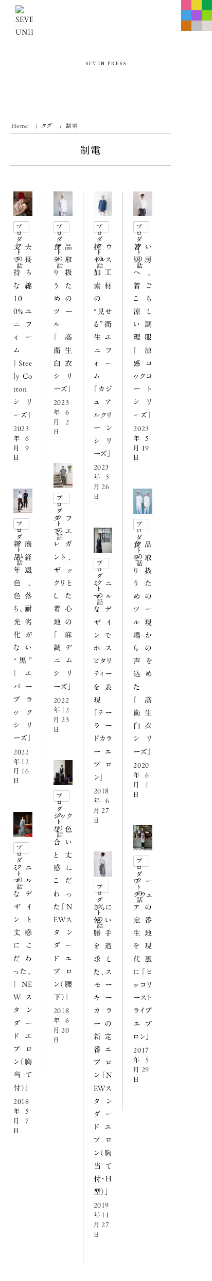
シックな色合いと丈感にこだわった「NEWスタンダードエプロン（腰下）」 (63, 906)
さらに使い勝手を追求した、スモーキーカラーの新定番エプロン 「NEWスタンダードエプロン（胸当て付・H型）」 (103, 1049)
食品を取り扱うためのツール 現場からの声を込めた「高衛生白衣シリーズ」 (142, 648)
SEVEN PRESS (106, 64)
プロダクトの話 (20, 227)
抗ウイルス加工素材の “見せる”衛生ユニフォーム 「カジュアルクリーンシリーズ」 (103, 350)
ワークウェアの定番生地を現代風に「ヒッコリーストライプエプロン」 (142, 959)
